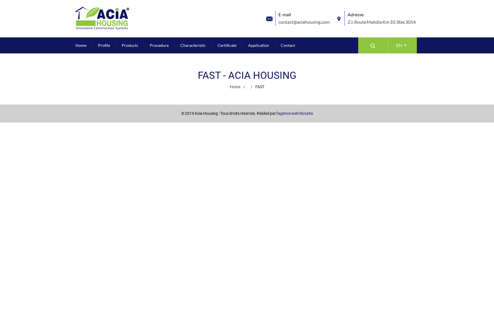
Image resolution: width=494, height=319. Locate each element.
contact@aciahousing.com (304, 22)
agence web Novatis (295, 113)
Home (235, 87)
